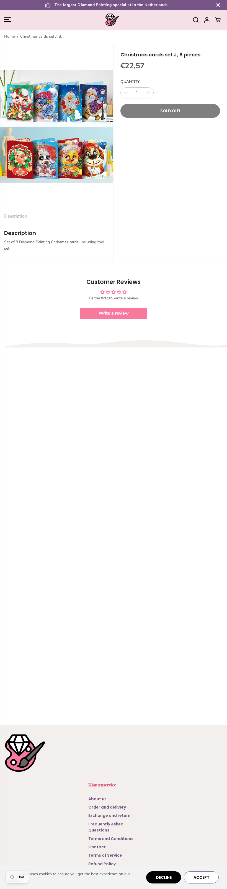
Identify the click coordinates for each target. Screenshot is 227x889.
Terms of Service (105, 855)
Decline (164, 877)
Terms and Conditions (110, 838)
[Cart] (218, 20)
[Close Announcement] (218, 5)
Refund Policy (102, 864)
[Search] (196, 20)
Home (9, 36)
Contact (97, 847)
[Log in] (207, 20)
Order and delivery (107, 807)
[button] (7, 20)
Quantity (130, 81)
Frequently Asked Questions (105, 827)
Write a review (114, 313)
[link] (113, 753)
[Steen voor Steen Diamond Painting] (112, 20)
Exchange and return (109, 815)
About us (97, 799)
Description (15, 216)
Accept (201, 877)
